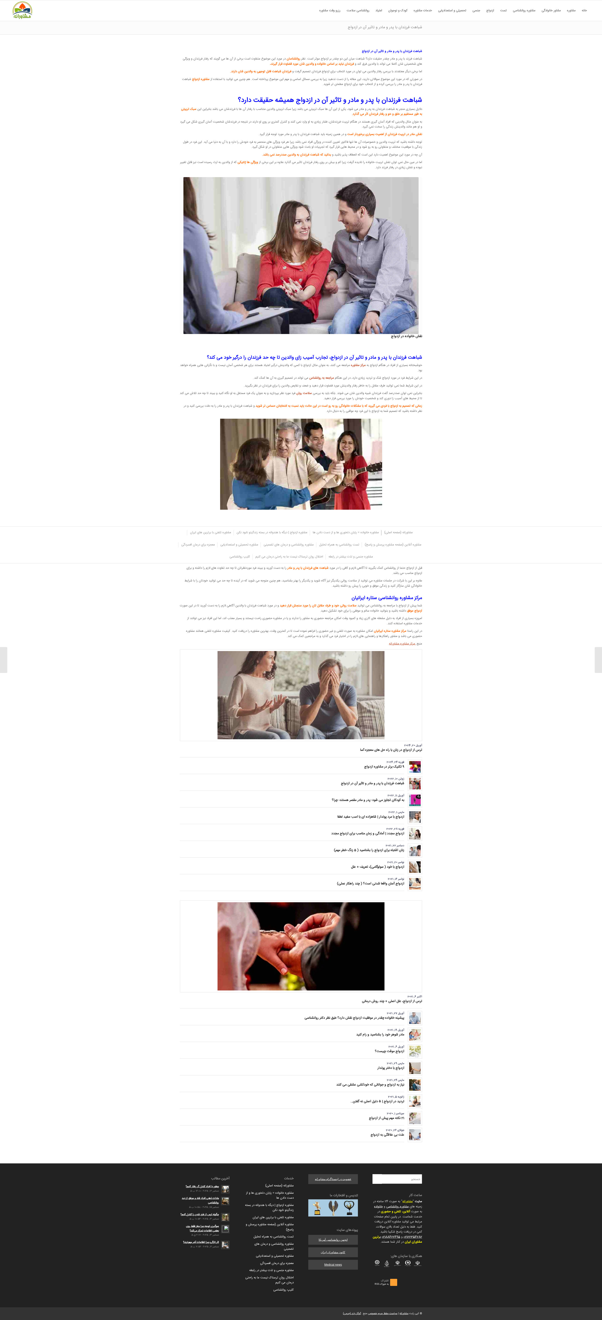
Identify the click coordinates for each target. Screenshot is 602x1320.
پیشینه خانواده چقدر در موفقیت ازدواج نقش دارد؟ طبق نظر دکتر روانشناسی (354, 1018)
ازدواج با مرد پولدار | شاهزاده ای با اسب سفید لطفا (370, 817)
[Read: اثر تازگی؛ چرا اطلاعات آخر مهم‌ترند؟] (225, 1245)
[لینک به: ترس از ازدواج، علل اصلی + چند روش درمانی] (301, 946)
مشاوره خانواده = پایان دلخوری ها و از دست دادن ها (270, 1195)
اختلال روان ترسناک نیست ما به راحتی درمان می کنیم (269, 1280)
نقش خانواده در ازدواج (406, 336)
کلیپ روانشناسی (283, 1289)
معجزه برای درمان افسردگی (277, 1263)
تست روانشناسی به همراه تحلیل (273, 1236)
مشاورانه (407, 1201)
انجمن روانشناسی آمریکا (333, 1239)
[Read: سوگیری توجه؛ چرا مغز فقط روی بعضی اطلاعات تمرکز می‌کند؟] (225, 1229)
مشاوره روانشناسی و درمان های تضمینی (274, 1246)
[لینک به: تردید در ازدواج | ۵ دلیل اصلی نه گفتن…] (415, 1101)
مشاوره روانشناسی (397, 1206)
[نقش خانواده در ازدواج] (301, 255)
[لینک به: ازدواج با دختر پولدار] (415, 1068)
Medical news (333, 1264)
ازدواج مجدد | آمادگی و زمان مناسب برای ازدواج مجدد (367, 833)
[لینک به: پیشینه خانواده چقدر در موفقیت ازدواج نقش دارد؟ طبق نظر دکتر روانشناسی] (415, 1018)
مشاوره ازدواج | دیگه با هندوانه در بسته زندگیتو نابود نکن (269, 1208)
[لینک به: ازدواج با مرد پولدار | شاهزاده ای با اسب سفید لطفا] (415, 817)
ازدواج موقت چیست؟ (389, 1051)
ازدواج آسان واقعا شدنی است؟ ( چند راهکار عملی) (370, 884)
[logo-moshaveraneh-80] (22, 10)
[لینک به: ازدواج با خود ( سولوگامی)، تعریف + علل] (415, 867)
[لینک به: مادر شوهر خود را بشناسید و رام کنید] (415, 1035)
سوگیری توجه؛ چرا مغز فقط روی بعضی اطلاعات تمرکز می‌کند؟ (202, 1228)
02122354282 (413, 1237)
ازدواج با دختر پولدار (390, 1068)
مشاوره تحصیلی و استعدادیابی (275, 1256)
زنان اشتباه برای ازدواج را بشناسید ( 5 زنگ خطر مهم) (369, 850)
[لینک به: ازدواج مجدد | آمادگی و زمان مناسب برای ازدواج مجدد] (415, 833)
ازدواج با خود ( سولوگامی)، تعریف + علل (377, 867)
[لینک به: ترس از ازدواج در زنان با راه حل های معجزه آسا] (301, 695)
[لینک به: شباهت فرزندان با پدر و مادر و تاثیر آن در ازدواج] (415, 783)
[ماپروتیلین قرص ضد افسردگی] (598, 660)
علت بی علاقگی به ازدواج (387, 1135)
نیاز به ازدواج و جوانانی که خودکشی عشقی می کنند (370, 1085)
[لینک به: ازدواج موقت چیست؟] (415, 1051)
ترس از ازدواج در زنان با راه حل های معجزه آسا (391, 750)
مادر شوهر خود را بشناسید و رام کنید (380, 1035)
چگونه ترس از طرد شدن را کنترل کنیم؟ (200, 1214)
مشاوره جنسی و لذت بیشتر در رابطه (271, 1270)
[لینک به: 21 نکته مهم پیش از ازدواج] (415, 1118)
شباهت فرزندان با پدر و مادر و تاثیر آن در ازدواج (385, 27)
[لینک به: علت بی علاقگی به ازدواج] (415, 1135)
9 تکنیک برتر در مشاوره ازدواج (384, 767)
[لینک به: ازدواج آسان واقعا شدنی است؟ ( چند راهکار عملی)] (415, 884)
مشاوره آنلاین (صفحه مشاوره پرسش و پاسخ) (270, 1227)
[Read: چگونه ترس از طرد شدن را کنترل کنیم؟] (225, 1217)
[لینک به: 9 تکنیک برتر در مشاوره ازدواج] (415, 767)
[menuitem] (584, 10)
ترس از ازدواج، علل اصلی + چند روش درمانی (392, 1001)
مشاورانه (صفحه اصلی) (279, 1185)
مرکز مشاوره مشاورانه (402, 643)
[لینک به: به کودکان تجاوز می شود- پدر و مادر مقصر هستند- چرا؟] (415, 800)
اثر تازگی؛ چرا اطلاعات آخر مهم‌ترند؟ (201, 1242)
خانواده (378, 1206)
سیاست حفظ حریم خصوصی (382, 1314)
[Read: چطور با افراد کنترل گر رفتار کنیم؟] (225, 1189)
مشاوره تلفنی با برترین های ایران (273, 1217)
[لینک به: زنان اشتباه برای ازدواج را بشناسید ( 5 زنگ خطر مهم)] (415, 850)
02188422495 (391, 1237)
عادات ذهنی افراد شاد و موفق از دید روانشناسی (200, 1200)
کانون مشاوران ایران (333, 1252)
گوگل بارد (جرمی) (352, 1314)
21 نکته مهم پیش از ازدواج (386, 1118)
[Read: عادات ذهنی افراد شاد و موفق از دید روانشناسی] (225, 1201)
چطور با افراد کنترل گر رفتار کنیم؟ (202, 1186)
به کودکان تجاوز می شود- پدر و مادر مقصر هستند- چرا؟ (368, 800)
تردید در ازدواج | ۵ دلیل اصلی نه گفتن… (377, 1101)
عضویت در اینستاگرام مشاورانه (333, 1179)
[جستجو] (313, 10)
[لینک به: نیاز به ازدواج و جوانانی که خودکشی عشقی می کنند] (415, 1085)
